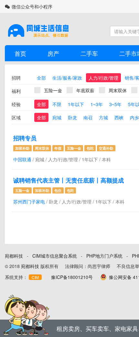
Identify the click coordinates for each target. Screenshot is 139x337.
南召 (87, 117)
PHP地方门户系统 (104, 256)
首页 (20, 53)
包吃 (90, 148)
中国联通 (22, 159)
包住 (57, 190)
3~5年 (115, 104)
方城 (103, 117)
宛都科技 (14, 256)
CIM (35, 277)
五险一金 (53, 90)
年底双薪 (85, 90)
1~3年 (97, 104)
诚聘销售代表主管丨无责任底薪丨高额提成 (68, 180)
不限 (56, 104)
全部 (41, 77)
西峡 (118, 117)
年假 (57, 148)
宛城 (56, 117)
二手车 (89, 53)
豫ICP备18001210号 (72, 277)
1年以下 (76, 104)
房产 (53, 53)
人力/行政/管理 (103, 77)
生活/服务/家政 (67, 77)
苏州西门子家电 (29, 201)
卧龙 (72, 117)
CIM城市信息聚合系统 (54, 256)
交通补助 (106, 148)
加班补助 (22, 148)
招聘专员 (25, 138)
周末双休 (118, 90)
